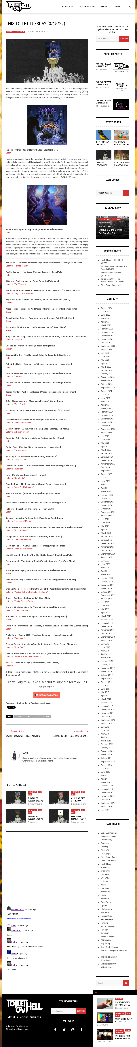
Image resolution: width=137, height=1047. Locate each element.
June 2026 (105, 315)
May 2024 (105, 401)
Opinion (104, 905)
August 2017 (106, 682)
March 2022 (106, 491)
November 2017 (108, 671)
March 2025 (106, 367)
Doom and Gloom (108, 861)
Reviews (119, 999)
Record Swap (106, 916)
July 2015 (105, 768)
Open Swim (20, 32)
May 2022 (105, 485)
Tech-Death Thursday (110, 947)
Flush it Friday (105, 219)
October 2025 (107, 343)
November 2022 (108, 464)
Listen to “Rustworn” (15, 469)
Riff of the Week (108, 926)
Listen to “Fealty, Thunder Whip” (19, 601)
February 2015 (107, 786)
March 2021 (106, 533)
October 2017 (107, 675)
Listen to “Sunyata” (14, 339)
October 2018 (107, 633)
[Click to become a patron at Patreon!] (46, 695)
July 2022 (105, 478)
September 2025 (108, 346)
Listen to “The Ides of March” (18, 521)
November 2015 (108, 754)
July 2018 (105, 644)
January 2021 (107, 540)
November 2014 (108, 796)
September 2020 (108, 554)
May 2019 (105, 609)
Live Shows (106, 878)
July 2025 (105, 353)
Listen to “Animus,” (14, 549)
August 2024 (106, 391)
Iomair (27, 716)
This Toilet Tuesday (42, 716)
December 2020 (108, 543)
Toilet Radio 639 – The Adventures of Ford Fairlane (121, 164)
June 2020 (105, 564)
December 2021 (108, 502)
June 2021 (105, 523)
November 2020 (108, 547)
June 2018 (105, 647)
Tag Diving (105, 944)
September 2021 (108, 512)
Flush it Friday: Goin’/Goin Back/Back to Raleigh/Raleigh (112, 230)
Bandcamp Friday (108, 836)
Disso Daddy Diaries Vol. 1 (111, 285)
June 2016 (105, 730)
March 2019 (106, 616)
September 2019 (108, 595)
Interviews (120, 1013)
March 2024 (106, 408)
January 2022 (107, 498)
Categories (67, 6)
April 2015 (105, 779)
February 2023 (107, 453)
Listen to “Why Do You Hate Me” (20, 293)
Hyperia (18, 716)
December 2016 (108, 710)
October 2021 (107, 509)
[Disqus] (47, 870)
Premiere (105, 912)
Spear (32, 32)
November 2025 (108, 339)
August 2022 (106, 474)
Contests (105, 843)
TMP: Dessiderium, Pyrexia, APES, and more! (123, 1038)
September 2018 (108, 637)
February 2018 (107, 661)
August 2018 (106, 640)
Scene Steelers (107, 937)
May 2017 (105, 692)
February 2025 (107, 370)
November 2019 (108, 588)
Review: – (23, 736)
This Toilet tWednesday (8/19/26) (101, 164)
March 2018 (106, 658)
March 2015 (106, 782)
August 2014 (106, 807)
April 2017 (105, 696)
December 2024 (108, 377)
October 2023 (107, 426)
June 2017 (105, 689)
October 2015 (107, 758)
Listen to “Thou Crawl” (15, 404)
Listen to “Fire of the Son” (17, 610)
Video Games (106, 967)
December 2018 (108, 626)
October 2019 (107, 592)
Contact (117, 6)
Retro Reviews (107, 919)
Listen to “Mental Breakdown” (18, 422)
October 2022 (107, 467)
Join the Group (86, 6)
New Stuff (10, 32)
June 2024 (105, 398)
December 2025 (108, 336)
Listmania (105, 874)
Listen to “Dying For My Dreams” (20, 487)
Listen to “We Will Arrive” (16, 450)
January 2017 (107, 706)
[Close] (95, 992)
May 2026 (105, 318)
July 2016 (105, 727)
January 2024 (107, 415)
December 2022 (108, 460)
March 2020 (106, 575)
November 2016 (108, 713)
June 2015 (105, 772)
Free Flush (105, 867)
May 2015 (105, 775)
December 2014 (108, 793)
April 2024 (105, 405)
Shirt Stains (106, 940)
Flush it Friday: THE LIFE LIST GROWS (102, 144)
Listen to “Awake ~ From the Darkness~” (23, 656)
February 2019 (107, 620)
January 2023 (107, 457)
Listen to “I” (11, 666)
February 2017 (107, 703)
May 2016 (105, 734)
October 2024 (107, 384)
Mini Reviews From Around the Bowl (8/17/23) (122, 1004)
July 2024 (105, 395)
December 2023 (108, 419)
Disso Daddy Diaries (109, 857)
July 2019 (105, 602)
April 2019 (105, 613)
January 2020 (107, 581)
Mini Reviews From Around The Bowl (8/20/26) (121, 144)
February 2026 (107, 329)
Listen (8, 153)
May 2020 (105, 568)
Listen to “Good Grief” (15, 647)
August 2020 (106, 557)
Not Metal (105, 899)
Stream (9, 303)
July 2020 (105, 561)
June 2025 (105, 356)
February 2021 (107, 536)
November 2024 (108, 381)
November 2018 (108, 630)
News (128, 1030)
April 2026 (105, 322)
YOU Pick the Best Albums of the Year (103, 102)
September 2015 (108, 761)
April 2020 (105, 571)
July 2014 (105, 810)
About (104, 6)
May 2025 (105, 360)
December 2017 (108, 668)
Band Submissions (109, 833)
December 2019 (108, 585)
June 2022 (105, 481)
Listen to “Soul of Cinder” (17, 530)
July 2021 (105, 519)
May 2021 (105, 526)
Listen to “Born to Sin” (15, 478)
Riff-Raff (105, 933)
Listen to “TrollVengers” (16, 284)
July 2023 (105, 436)
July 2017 (105, 685)
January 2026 (107, 332)
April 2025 (105, 363)
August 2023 (106, 433)
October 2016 (107, 717)
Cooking (104, 847)
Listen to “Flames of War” (17, 266)
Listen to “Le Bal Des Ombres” (19, 539)
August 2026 (106, 308)
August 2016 (106, 723)
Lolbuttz (104, 881)
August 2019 (106, 599)
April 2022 (105, 488)
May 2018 (105, 651)
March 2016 (106, 741)
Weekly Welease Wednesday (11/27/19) (78, 800)
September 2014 (108, 803)
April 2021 (105, 530)
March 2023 (106, 450)
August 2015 (106, 765)
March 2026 (106, 325)
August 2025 (106, 349)
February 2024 (107, 412)
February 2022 (107, 495)
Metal (103, 885)
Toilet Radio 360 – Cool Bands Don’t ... (70, 736)
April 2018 (105, 654)
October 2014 (107, 800)
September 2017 (108, 678)
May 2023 (105, 443)
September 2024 (108, 388)
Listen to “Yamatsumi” (15, 638)
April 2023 (105, 446)
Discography (106, 854)
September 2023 (108, 429)
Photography (106, 909)
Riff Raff (105, 930)
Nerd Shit (105, 888)
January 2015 (107, 789)
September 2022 (108, 471)
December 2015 (108, 751)
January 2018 (107, 665)
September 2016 (108, 720)
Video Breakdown (108, 964)
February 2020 (107, 578)
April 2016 (105, 737)
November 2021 (108, 505)
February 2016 (107, 744)
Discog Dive (106, 850)
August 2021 (106, 516)
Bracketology (106, 840)
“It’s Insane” (28, 549)
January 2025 (107, 374)
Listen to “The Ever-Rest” (17, 459)
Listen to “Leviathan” (15, 376)
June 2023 (105, 439)
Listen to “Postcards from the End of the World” (27, 592)
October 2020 (107, 550)
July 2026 (105, 311)
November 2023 (108, 422)
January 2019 (107, 623)
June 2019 (105, 606)
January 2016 (107, 748)
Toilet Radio (106, 960)
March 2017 (106, 699)
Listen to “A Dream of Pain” (17, 432)
